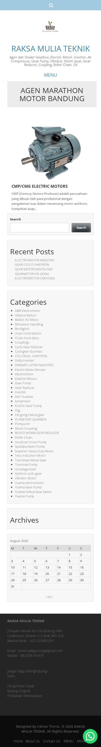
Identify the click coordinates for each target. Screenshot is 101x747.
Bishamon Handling (29, 324)
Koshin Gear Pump (28, 405)
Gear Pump (23, 383)
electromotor (24, 374)
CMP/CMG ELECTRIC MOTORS (40, 186)
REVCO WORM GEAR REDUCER (37, 433)
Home (18, 741)
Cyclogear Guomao (28, 351)
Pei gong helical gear (29, 415)
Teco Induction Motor (30, 455)
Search (15, 219)
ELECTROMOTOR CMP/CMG (35, 278)
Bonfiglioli (22, 328)
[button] (90, 736)
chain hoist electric (28, 333)
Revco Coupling (26, 428)
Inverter (20, 392)
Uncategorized (25, 469)
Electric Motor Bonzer (30, 369)
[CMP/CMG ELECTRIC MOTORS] (50, 152)
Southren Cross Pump (31, 442)
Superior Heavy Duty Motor (34, 451)
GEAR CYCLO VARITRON (32, 264)
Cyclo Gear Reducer (29, 347)
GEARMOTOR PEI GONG (32, 274)
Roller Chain (23, 437)
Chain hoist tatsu (27, 338)
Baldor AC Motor (27, 319)
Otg (17, 410)
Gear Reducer (25, 387)
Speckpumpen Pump (30, 446)
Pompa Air (22, 424)
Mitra (81, 741)
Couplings (22, 342)
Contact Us (51, 741)
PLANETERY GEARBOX (30, 419)
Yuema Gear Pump (28, 487)
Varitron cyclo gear (28, 473)
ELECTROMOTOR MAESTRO (34, 260)
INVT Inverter (24, 396)
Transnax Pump (26, 464)
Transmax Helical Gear (31, 460)
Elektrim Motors (26, 378)
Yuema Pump (24, 496)
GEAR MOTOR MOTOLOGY (34, 269)
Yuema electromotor (29, 483)
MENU (69, 741)
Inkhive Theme (48, 726)
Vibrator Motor (25, 478)
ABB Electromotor (27, 310)
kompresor (23, 401)
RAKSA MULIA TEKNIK (50, 48)
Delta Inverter (24, 360)
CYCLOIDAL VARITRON (31, 356)
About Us (32, 741)
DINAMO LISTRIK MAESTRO (34, 365)
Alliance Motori (25, 315)
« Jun (49, 596)
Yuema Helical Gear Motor (33, 492)
